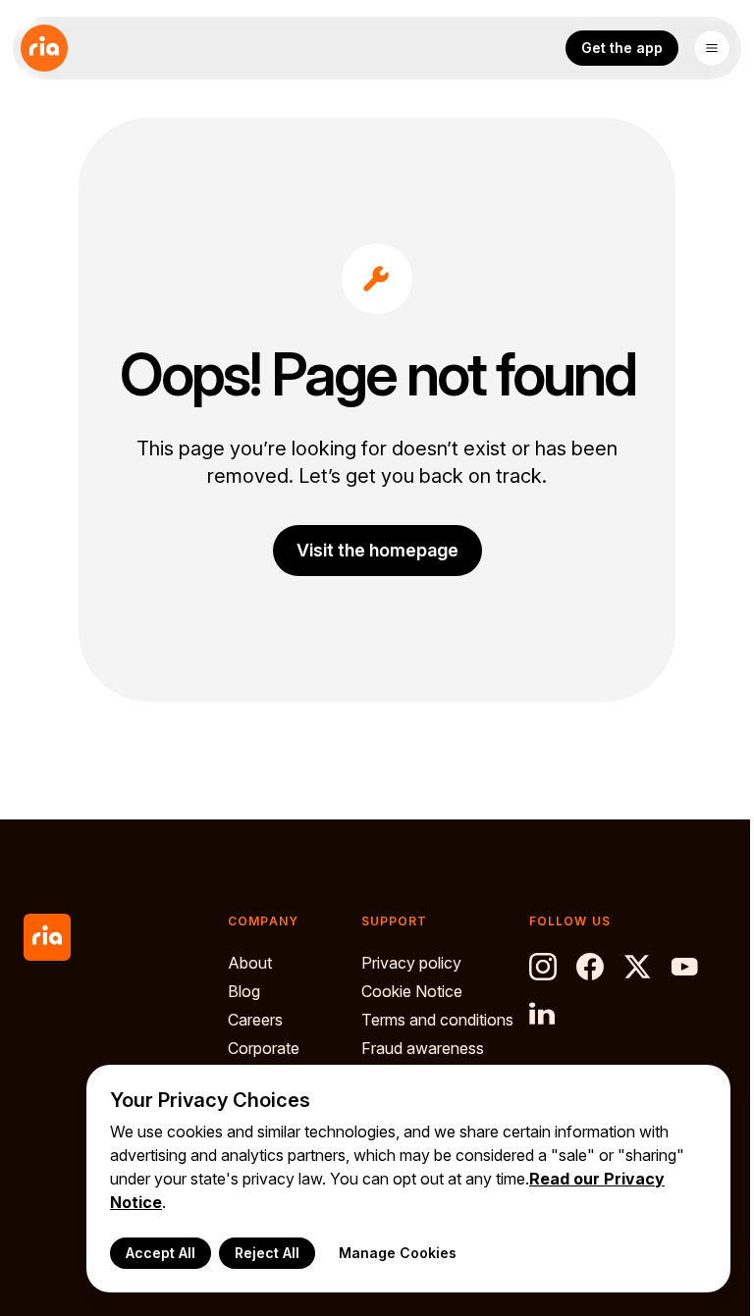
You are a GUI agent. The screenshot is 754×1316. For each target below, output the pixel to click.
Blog (244, 991)
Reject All (267, 1252)
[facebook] (590, 966)
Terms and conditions (437, 1019)
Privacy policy (411, 963)
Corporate (263, 1048)
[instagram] (543, 966)
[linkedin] (543, 1013)
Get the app (622, 47)
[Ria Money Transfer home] (44, 48)
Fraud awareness (422, 1048)
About (250, 963)
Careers (255, 1019)
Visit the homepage (377, 550)
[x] (637, 966)
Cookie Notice (411, 991)
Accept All (160, 1252)
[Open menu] (711, 48)
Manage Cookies (398, 1252)
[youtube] (684, 966)
